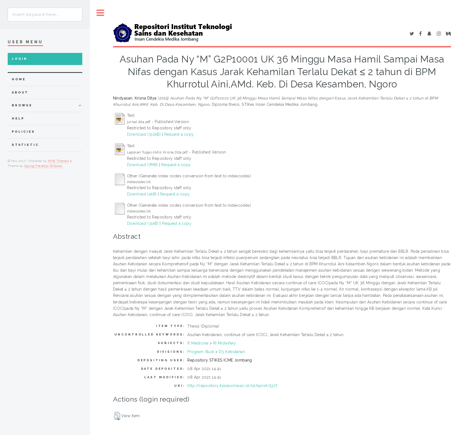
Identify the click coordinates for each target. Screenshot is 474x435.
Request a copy (179, 134)
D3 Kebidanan (232, 351)
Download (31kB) (143, 223)
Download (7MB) (142, 165)
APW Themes (58, 161)
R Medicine (197, 343)
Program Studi (200, 351)
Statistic (25, 145)
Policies (23, 131)
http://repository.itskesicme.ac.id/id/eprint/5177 (232, 385)
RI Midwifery (224, 343)
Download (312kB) (144, 134)
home (19, 79)
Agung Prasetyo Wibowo (43, 166)
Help (18, 118)
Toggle (100, 13)
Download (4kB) (142, 194)
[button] (117, 416)
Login (19, 59)
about (20, 92)
